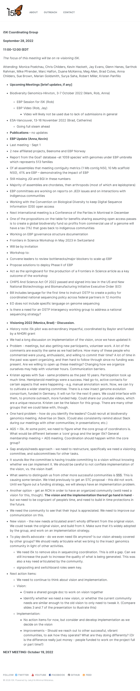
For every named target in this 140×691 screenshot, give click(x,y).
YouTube (40, 675)
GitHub (75, 675)
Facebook (58, 675)
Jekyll (31, 680)
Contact (69, 12)
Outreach (50, 12)
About (33, 12)
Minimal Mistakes (44, 680)
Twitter (23, 675)
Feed (88, 675)
